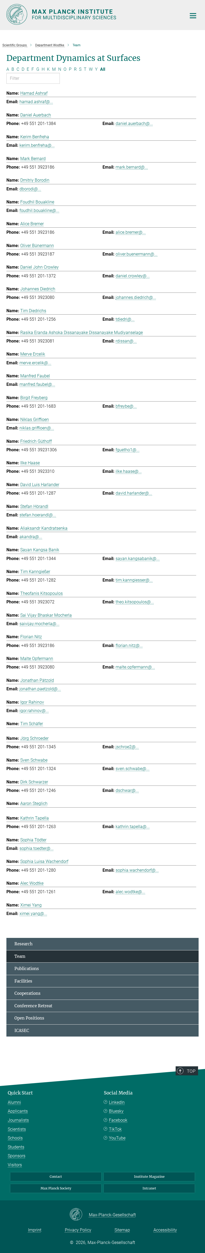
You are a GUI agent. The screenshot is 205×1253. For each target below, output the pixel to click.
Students (16, 1147)
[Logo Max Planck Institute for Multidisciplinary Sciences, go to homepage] (93, 14)
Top (191, 1071)
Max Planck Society (56, 1188)
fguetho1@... (128, 449)
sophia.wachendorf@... (137, 870)
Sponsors (16, 1155)
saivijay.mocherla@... (39, 623)
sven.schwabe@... (132, 768)
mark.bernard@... (132, 167)
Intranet (149, 1188)
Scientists (17, 1129)
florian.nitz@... (129, 645)
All (102, 69)
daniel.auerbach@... (134, 123)
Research (23, 943)
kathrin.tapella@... (133, 826)
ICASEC (21, 1030)
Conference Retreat (33, 1005)
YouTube (117, 1138)
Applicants (18, 1111)
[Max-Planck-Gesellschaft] (79, 1214)
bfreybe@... (126, 406)
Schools (15, 1138)
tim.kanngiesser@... (134, 580)
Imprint (34, 1230)
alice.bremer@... (131, 232)
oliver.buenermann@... (136, 254)
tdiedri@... (125, 319)
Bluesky (116, 1111)
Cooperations (27, 993)
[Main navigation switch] (193, 15)
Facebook (118, 1120)
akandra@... (30, 536)
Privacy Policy (78, 1230)
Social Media (118, 1093)
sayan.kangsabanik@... (138, 558)
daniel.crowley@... (133, 275)
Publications (26, 968)
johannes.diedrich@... (136, 297)
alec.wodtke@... (130, 891)
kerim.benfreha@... (37, 145)
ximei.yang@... (33, 913)
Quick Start (20, 1093)
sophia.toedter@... (36, 848)
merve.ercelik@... (35, 362)
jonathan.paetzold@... (40, 688)
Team (19, 956)
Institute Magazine (149, 1177)
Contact (56, 1177)
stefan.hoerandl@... (37, 514)
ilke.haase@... (129, 471)
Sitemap (122, 1230)
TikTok (115, 1129)
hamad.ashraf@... (36, 101)
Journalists (18, 1120)
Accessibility (165, 1230)
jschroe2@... (127, 746)
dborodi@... (30, 188)
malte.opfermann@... (135, 667)
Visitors (15, 1164)
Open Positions (29, 1018)
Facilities (23, 981)
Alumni (14, 1102)
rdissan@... (126, 341)
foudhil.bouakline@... (39, 210)
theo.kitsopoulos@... (135, 601)
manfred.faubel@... (37, 384)
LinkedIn (117, 1102)
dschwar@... (127, 790)
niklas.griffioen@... (36, 428)
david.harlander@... (134, 493)
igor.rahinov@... (34, 710)
